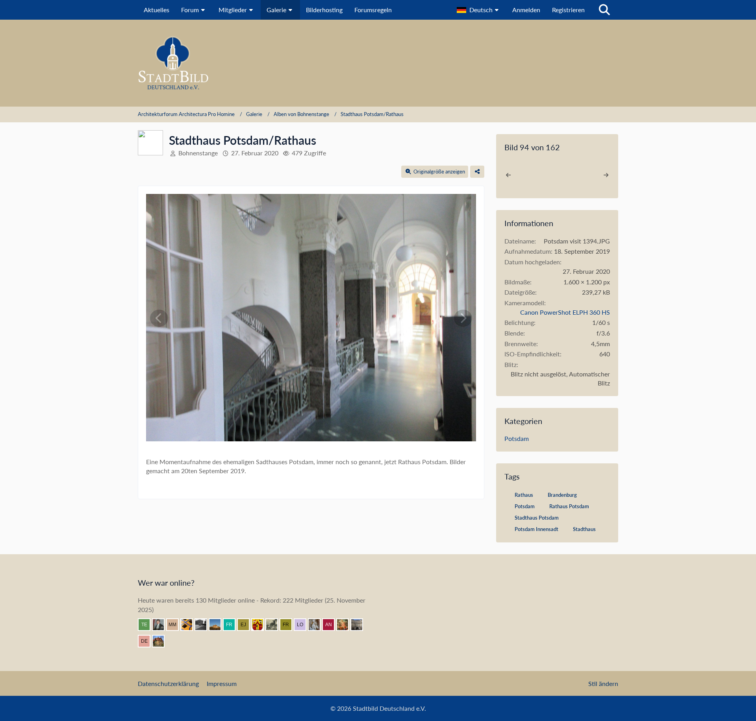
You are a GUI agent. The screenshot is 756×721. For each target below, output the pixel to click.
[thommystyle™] (161, 624)
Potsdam (516, 438)
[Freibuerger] (289, 624)
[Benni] (189, 624)
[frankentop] (232, 624)
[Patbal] (204, 624)
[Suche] (604, 10)
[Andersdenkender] (331, 624)
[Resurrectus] (345, 624)
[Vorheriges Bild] (159, 318)
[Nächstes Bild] (463, 318)
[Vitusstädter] (274, 624)
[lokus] (303, 624)
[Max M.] (175, 624)
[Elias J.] (246, 624)
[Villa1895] (161, 641)
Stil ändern (603, 683)
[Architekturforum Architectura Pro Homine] (378, 63)
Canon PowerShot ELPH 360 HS (565, 312)
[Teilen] (477, 172)
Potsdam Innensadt (536, 529)
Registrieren (568, 9)
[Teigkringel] (147, 624)
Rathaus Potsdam (569, 506)
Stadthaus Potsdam (537, 517)
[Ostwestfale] (260, 624)
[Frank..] (317, 624)
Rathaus (524, 495)
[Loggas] (359, 624)
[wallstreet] (218, 624)
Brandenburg (562, 495)
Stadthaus (584, 529)
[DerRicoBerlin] (147, 641)
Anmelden (526, 9)
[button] (478, 10)
